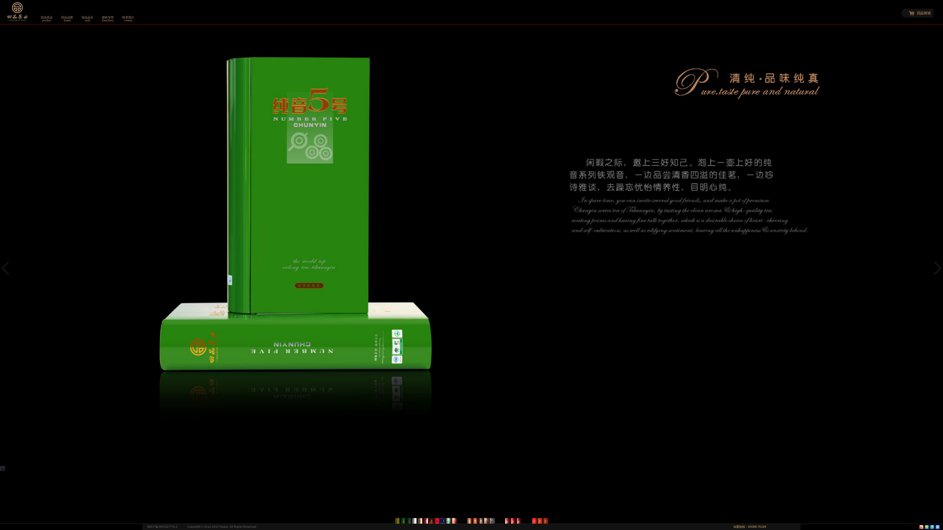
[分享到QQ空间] (926, 527)
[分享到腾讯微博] (932, 527)
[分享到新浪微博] (921, 527)
